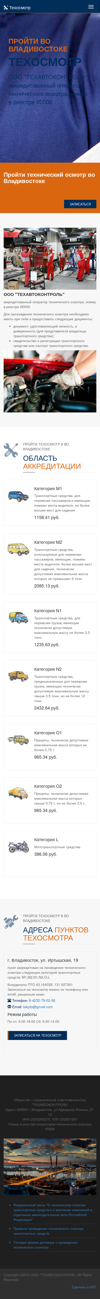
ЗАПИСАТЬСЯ (80, 204)
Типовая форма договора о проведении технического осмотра (45, 1244)
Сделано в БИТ (84, 1286)
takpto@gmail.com (38, 1006)
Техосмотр (19, 7)
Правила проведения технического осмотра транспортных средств (48, 1231)
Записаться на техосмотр (37, 1035)
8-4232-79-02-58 (42, 1000)
